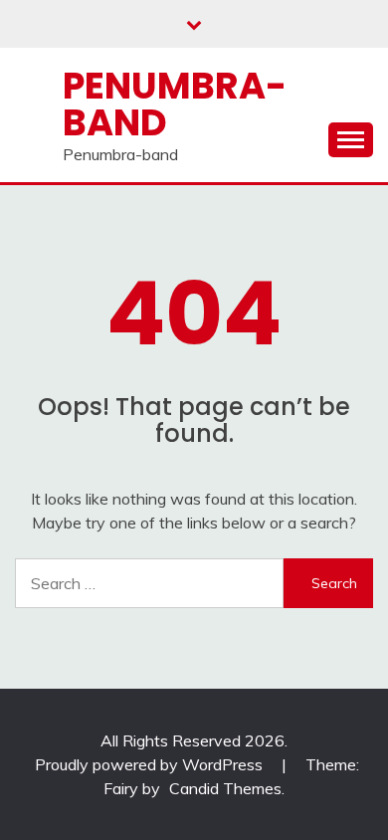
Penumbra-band (175, 104)
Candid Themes (225, 788)
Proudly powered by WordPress (151, 764)
